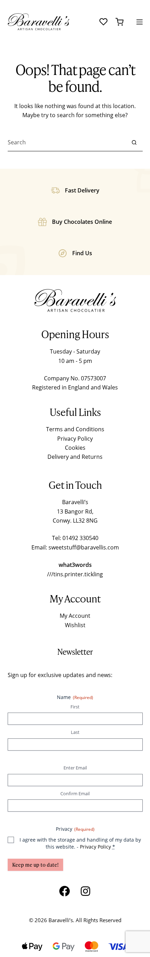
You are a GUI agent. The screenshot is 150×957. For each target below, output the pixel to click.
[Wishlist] (103, 22)
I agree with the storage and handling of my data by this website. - (80, 843)
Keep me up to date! (35, 864)
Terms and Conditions (75, 429)
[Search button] (134, 142)
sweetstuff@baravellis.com (83, 547)
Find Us (82, 253)
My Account (75, 616)
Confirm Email (75, 793)
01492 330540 (80, 538)
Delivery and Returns (75, 457)
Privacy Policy (75, 438)
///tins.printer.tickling (75, 574)
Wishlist (75, 625)
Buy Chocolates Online (82, 222)
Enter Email (75, 768)
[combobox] (67, 142)
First (75, 707)
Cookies (75, 447)
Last (75, 732)
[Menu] (139, 22)
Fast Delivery (82, 190)
